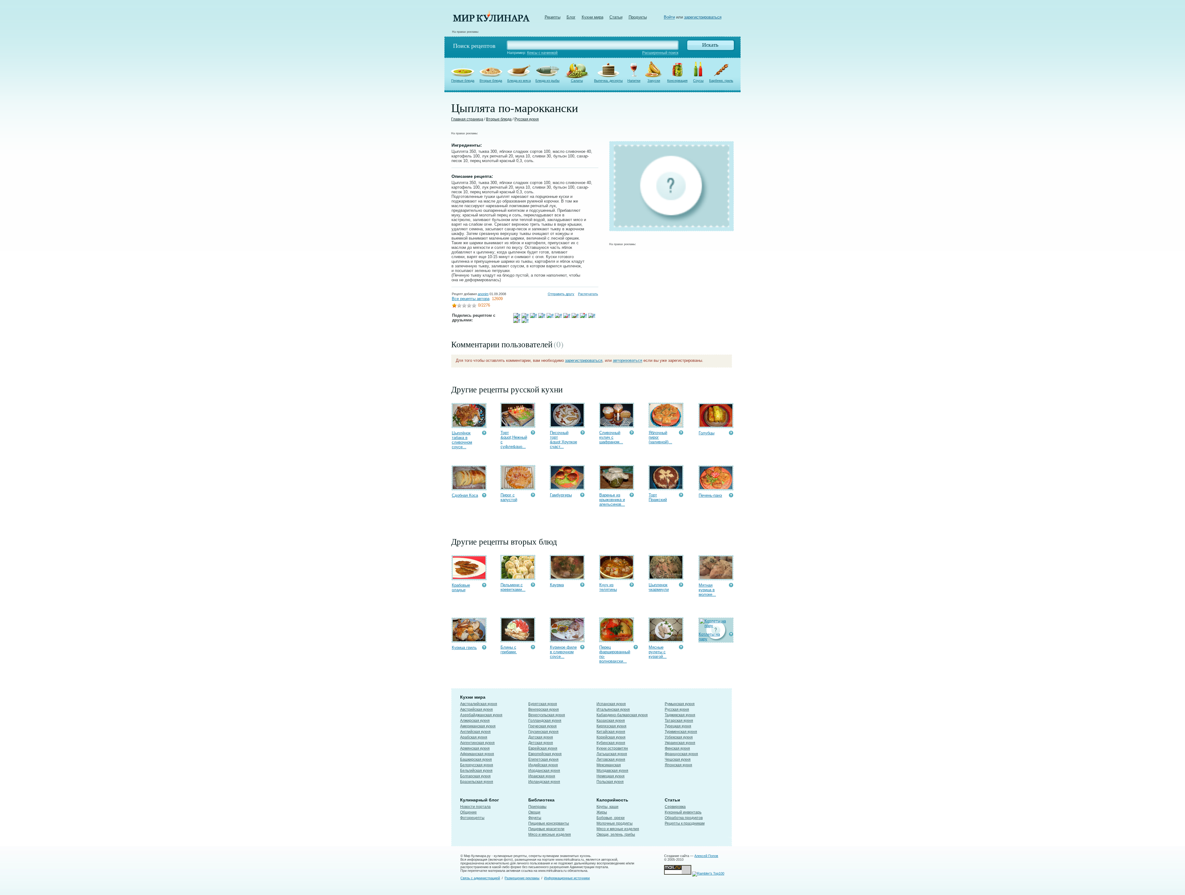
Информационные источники (567, 878)
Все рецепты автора (470, 298)
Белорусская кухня (476, 765)
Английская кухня (475, 732)
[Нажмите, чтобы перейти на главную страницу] (491, 20)
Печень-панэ (710, 495)
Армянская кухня (475, 748)
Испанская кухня (611, 704)
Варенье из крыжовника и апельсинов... (612, 500)
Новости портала (475, 807)
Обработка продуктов (684, 818)
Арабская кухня (473, 737)
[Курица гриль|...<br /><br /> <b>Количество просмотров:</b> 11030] (484, 648)
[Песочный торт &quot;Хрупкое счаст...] (567, 425)
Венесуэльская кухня (546, 715)
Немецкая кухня (611, 776)
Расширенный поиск (660, 53)
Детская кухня (540, 743)
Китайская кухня (611, 732)
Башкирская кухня (476, 759)
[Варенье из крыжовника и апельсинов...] (616, 487)
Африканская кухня (477, 754)
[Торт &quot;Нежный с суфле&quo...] (517, 425)
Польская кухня (610, 782)
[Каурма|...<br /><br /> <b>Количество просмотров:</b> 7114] (582, 585)
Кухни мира (592, 17)
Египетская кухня (543, 759)
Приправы (537, 807)
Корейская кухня (611, 737)
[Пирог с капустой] (517, 487)
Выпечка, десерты (608, 80)
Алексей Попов (706, 856)
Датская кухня (540, 737)
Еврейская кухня (542, 748)
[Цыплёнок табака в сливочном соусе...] (469, 425)
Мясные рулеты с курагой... (658, 652)
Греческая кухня (542, 726)
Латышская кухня (612, 754)
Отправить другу (561, 294)
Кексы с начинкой (542, 53)
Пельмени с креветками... (513, 587)
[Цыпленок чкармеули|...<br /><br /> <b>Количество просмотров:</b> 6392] (681, 585)
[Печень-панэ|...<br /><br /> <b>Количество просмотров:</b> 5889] (731, 496)
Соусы (698, 80)
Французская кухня (681, 754)
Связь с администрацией (480, 878)
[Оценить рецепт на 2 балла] (459, 306)
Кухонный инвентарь (683, 812)
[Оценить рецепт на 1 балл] (454, 306)
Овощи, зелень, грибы (616, 834)
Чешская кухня (678, 759)
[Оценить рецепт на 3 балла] (464, 306)
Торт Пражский (658, 497)
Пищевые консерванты (548, 823)
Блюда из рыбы (547, 80)
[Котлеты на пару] (716, 625)
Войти (669, 17)
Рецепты (552, 17)
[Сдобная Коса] (469, 487)
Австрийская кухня (476, 709)
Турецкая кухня (678, 726)
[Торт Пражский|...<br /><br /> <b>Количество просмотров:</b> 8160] (681, 495)
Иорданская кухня (544, 770)
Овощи (534, 812)
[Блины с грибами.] (517, 639)
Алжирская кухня (475, 720)
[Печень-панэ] (716, 487)
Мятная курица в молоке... (707, 590)
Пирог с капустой (509, 497)
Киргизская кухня (611, 726)
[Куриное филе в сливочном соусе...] (567, 639)
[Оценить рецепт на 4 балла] (469, 306)
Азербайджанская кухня (481, 715)
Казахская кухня (611, 720)
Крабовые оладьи (461, 587)
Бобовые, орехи (611, 818)
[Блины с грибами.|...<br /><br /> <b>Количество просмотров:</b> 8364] (533, 648)
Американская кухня (478, 726)
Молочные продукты (615, 823)
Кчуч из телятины (608, 587)
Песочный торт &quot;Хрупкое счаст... (563, 439)
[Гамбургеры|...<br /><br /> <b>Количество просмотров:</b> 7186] (582, 495)
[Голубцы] (716, 425)
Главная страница (467, 119)
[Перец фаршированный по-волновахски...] (616, 639)
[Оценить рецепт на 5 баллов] (474, 306)
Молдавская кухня (612, 770)
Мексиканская (609, 765)
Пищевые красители (546, 829)
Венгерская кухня (543, 709)
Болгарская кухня (475, 776)
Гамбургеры (561, 495)
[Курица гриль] (469, 640)
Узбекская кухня (679, 737)
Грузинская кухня (543, 732)
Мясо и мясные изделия (549, 834)
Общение (468, 812)
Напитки (633, 80)
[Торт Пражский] (666, 487)
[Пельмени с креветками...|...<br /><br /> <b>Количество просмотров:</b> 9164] (533, 585)
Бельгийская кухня (476, 770)
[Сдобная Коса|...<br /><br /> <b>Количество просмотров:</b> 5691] (484, 496)
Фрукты (534, 818)
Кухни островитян (612, 748)
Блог (571, 17)
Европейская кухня (545, 754)
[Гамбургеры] (567, 487)
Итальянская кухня (613, 709)
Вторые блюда (491, 80)
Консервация (677, 80)
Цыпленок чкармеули (659, 587)
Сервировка (675, 807)
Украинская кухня (680, 743)
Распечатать (588, 294)
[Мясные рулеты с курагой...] (666, 639)
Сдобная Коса (465, 495)
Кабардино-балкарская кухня (622, 715)
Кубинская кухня (611, 743)
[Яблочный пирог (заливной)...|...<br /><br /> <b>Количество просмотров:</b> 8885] (681, 433)
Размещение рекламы (522, 878)
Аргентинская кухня (477, 743)
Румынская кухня (680, 704)
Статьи (615, 17)
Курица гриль (464, 647)
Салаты (577, 80)
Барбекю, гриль (721, 80)
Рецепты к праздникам (685, 823)
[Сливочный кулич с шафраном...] (616, 425)
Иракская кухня (541, 776)
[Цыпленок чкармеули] (666, 577)
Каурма (557, 585)
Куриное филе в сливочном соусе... (563, 652)
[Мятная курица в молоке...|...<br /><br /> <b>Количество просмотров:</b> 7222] (731, 585)
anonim (483, 294)
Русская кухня (526, 119)
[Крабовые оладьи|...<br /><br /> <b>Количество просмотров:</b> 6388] (484, 585)
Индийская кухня (543, 765)
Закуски (653, 80)
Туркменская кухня (681, 732)
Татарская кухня (679, 720)
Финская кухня (677, 748)
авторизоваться (627, 360)
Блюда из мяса (519, 80)
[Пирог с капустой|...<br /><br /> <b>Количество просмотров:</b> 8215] (533, 495)
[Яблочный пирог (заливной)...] (666, 425)
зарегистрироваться (702, 17)
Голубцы (706, 433)
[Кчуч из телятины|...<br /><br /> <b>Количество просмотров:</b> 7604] (632, 585)
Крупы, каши (607, 807)
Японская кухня (678, 765)
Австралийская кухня (478, 704)
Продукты (638, 17)
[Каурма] (567, 577)
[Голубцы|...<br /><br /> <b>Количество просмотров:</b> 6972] (731, 433)
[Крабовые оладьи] (469, 577)
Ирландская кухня (544, 782)
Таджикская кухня (680, 715)
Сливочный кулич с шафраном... (611, 437)
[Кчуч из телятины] (616, 577)
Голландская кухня (544, 720)
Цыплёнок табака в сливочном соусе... (462, 440)
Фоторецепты (472, 818)
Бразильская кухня (476, 782)
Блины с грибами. (509, 649)
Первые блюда (462, 80)
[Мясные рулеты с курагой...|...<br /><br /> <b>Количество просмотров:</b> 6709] (681, 648)
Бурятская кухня (542, 704)
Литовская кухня (611, 759)
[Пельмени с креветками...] (517, 577)
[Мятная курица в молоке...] (716, 577)
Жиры (602, 812)
